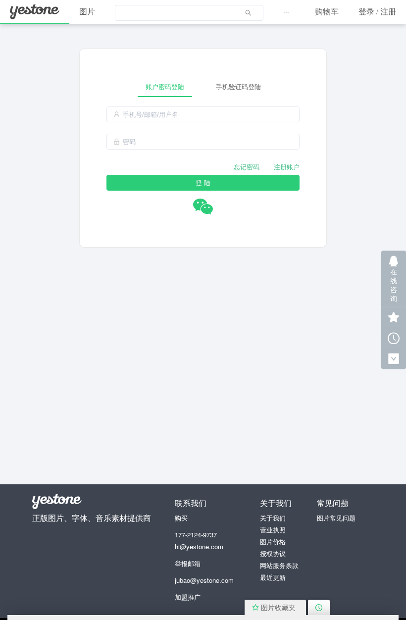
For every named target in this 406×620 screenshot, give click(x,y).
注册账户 (287, 166)
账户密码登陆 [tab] (165, 86)
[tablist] (203, 86)
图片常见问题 (336, 517)
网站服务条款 (279, 565)
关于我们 (273, 517)
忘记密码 (246, 166)
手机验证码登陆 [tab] (238, 86)
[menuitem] (189, 12)
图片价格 (273, 541)
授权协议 (273, 553)
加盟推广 (188, 597)
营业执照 (273, 529)
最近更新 (273, 577)
